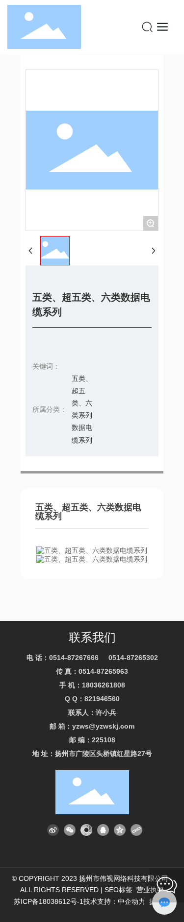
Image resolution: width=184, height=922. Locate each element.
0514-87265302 (133, 658)
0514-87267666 (74, 658)
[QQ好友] (103, 830)
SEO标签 (118, 890)
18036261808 (103, 685)
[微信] (70, 830)
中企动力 (131, 901)
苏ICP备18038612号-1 (48, 901)
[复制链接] (136, 830)
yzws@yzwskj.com (103, 726)
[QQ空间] (120, 830)
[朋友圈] (86, 830)
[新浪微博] (53, 830)
